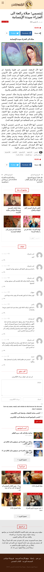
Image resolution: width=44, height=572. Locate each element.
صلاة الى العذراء (19, 154)
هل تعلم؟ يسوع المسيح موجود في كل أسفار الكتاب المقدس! (33, 180)
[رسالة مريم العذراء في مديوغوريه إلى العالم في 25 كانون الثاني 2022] (38, 444)
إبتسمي (36, 152)
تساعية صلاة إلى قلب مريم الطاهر (22, 433)
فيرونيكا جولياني (8, 558)
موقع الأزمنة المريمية (22, 558)
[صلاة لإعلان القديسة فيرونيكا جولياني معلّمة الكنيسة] (12, 200)
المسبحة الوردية (28, 561)
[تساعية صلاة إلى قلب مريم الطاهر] (38, 435)
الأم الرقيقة (29, 152)
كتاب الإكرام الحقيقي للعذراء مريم (34, 494)
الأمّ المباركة (7, 152)
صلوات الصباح (38, 472)
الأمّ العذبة (14, 152)
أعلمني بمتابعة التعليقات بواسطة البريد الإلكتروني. (25, 413)
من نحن (38, 558)
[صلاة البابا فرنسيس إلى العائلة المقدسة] (12, 222)
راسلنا (32, 558)
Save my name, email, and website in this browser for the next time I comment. (22, 408)
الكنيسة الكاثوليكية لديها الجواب (13, 472)
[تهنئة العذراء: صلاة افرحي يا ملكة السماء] (31, 222)
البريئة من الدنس (37, 154)
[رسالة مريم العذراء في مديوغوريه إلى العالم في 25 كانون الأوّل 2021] (38, 453)
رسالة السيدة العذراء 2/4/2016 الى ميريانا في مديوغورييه (9, 180)
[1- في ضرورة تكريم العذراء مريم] (32, 499)
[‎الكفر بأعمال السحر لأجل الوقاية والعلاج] (31, 200)
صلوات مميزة (5, 21)
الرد (3, 260)
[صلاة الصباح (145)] (32, 477)
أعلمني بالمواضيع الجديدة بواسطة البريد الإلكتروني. (25, 417)
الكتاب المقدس (16, 561)
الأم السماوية (22, 152)
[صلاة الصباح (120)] (11, 499)
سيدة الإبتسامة (28, 154)
